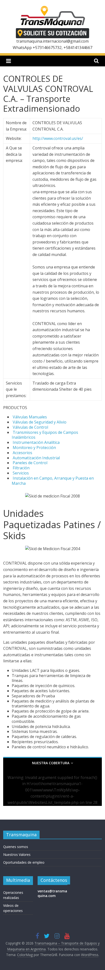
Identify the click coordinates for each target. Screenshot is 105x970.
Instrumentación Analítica (36, 442)
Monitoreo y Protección (34, 447)
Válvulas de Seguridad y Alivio (39, 422)
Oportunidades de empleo (23, 862)
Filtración (21, 468)
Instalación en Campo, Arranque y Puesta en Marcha (53, 480)
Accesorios (22, 452)
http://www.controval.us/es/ (57, 138)
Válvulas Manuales (30, 417)
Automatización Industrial (36, 458)
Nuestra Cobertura (50, 763)
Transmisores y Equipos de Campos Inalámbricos (45, 435)
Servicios (21, 473)
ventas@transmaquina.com (52, 893)
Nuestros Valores (17, 854)
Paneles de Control (30, 462)
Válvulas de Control (30, 427)
